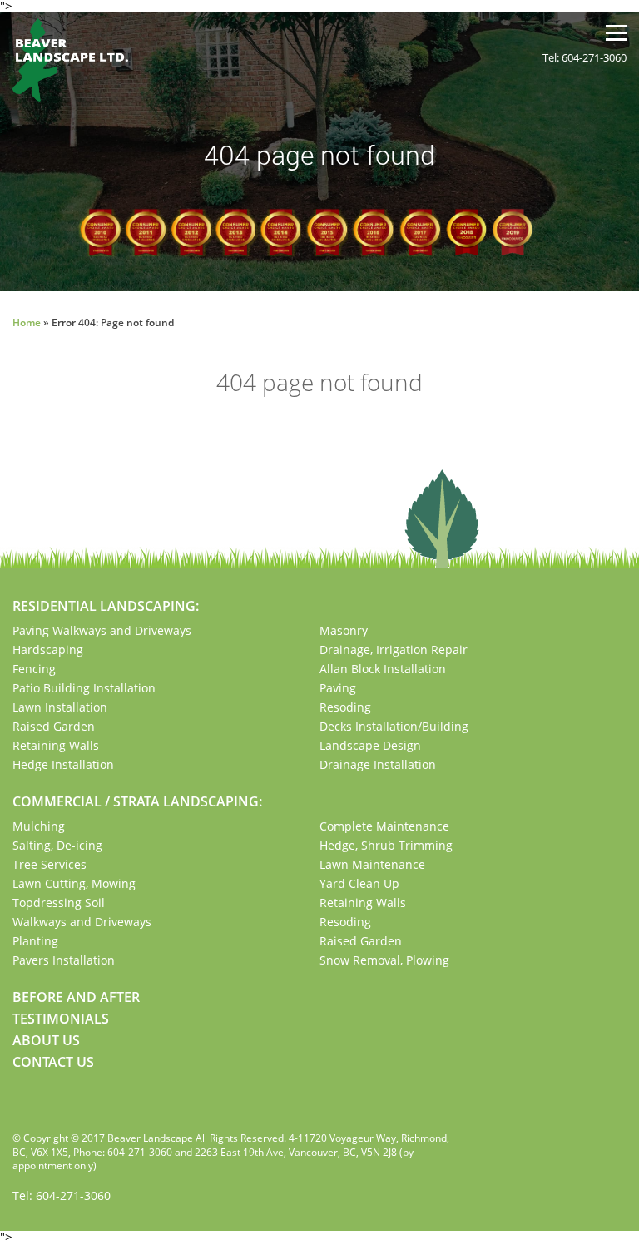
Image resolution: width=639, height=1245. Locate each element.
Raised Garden (53, 726)
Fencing (34, 669)
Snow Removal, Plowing (384, 960)
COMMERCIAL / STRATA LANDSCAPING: (137, 801)
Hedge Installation (63, 764)
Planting (35, 941)
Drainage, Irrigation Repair (394, 649)
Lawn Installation (59, 707)
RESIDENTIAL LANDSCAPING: (105, 606)
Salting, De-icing (57, 845)
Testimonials (60, 1018)
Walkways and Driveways (81, 922)
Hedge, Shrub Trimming (386, 845)
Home (26, 322)
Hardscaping (47, 649)
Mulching (38, 826)
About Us (46, 1040)
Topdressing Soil (58, 902)
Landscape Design (370, 745)
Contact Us (53, 1062)
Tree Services (49, 864)
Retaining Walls (55, 745)
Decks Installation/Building (394, 726)
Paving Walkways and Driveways (101, 630)
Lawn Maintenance (372, 864)
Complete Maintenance (384, 826)
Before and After (76, 997)
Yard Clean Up (359, 883)
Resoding (345, 707)
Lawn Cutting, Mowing (74, 883)
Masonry (344, 630)
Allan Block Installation (383, 669)
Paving (338, 688)
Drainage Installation (378, 764)
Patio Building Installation (84, 688)
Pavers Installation (63, 960)
